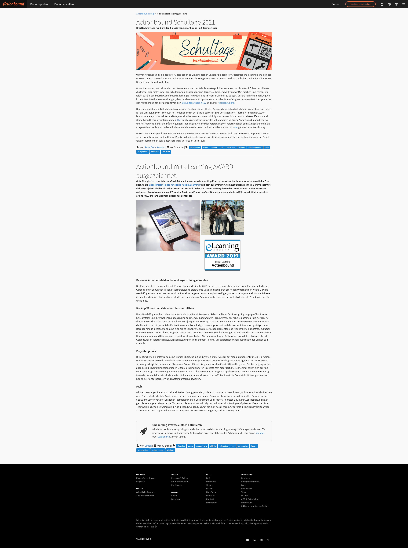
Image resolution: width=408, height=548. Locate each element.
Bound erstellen (64, 4)
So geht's (140, 481)
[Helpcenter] (389, 4)
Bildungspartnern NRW (194, 102)
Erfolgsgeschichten (250, 481)
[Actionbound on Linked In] (254, 540)
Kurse (174, 495)
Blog (243, 485)
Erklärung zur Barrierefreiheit (255, 506)
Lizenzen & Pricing (179, 478)
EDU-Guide (211, 492)
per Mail (259, 432)
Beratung (175, 499)
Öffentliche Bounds (145, 492)
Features (245, 478)
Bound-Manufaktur (180, 481)
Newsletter (211, 502)
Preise (335, 4)
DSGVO (244, 495)
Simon (148, 445)
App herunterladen (145, 495)
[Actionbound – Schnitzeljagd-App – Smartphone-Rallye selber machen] (13, 4)
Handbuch (211, 481)
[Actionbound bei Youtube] (247, 540)
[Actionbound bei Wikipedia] (268, 540)
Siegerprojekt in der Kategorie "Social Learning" (175, 184)
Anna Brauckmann (154, 147)
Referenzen (246, 488)
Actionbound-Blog (145, 14)
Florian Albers (226, 102)
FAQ (208, 478)
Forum (209, 488)
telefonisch (164, 436)
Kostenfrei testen (360, 4)
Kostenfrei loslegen (145, 478)
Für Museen (176, 485)
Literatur (210, 495)
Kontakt (210, 499)
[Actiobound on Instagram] (261, 540)
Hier (179, 119)
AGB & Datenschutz (250, 499)
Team (244, 492)
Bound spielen (39, 4)
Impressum (246, 502)
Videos (209, 485)
